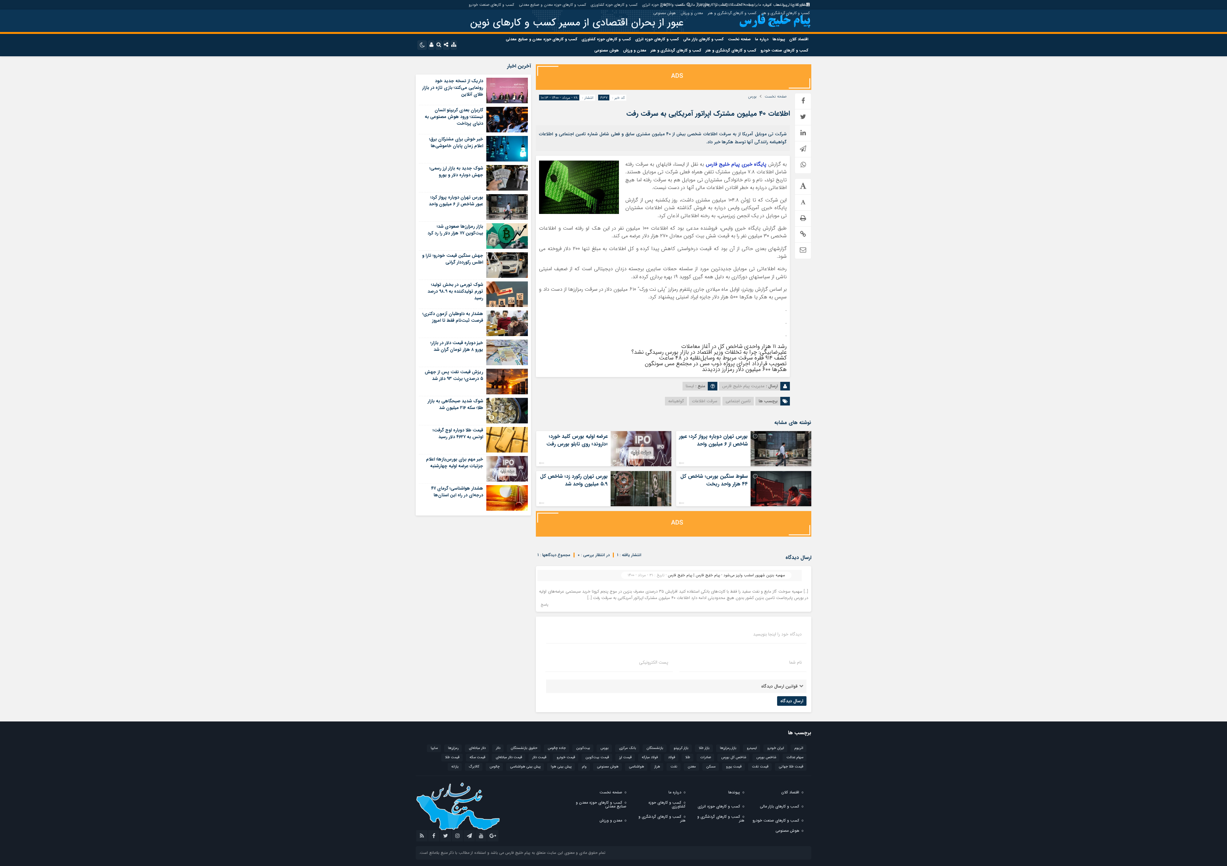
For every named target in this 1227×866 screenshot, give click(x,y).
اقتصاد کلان (801, 5)
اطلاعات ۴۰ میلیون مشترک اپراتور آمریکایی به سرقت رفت (708, 113)
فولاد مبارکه (650, 757)
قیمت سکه (477, 757)
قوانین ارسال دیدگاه (779, 686)
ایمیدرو (752, 748)
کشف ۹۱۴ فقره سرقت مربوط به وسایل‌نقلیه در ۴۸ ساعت (723, 357)
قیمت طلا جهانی (791, 766)
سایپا (434, 748)
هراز (657, 766)
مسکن (711, 766)
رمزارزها (453, 748)
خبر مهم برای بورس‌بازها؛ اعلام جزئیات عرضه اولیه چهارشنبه (454, 462)
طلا (687, 757)
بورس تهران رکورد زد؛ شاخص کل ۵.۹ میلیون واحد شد (574, 480)
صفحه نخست (742, 5)
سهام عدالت (794, 757)
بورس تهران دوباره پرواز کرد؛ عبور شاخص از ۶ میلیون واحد (713, 440)
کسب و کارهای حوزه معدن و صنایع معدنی (552, 5)
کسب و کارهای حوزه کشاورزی (614, 5)
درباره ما (764, 5)
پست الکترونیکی (653, 662)
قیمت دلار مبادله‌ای (509, 757)
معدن (692, 766)
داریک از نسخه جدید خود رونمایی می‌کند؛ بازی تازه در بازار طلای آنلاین (452, 87)
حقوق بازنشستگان (524, 748)
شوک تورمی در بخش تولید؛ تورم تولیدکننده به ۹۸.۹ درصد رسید (455, 291)
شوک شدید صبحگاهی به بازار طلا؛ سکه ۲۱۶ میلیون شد (455, 404)
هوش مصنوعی (664, 13)
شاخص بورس (766, 757)
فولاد (671, 757)
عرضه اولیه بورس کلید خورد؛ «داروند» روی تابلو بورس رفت (577, 440)
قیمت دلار (539, 757)
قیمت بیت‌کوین (597, 757)
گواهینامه (676, 401)
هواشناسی (636, 766)
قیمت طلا (452, 757)
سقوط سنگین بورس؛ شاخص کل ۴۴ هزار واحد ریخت (714, 480)
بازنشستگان (654, 748)
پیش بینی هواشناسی (525, 766)
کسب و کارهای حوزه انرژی (662, 5)
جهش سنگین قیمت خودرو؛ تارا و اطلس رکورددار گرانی (452, 259)
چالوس (495, 766)
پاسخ (544, 605)
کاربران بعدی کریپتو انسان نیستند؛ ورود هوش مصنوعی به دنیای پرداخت (454, 116)
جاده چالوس (557, 748)
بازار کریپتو (681, 748)
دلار (498, 748)
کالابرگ (474, 766)
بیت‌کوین (583, 748)
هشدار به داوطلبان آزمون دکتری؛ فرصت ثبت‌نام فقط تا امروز (452, 317)
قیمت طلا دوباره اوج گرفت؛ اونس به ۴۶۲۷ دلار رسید (458, 433)
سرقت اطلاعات (704, 401)
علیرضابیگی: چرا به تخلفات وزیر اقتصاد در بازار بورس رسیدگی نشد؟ (709, 352)
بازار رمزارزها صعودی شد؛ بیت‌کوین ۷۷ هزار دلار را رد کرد (455, 230)
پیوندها (781, 5)
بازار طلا (704, 748)
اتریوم (798, 748)
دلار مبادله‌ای (477, 748)
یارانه (455, 766)
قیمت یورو (734, 766)
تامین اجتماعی (738, 401)
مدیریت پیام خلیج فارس (743, 386)
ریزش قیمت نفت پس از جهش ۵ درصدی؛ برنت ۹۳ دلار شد (454, 375)
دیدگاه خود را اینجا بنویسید (777, 634)
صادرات (705, 757)
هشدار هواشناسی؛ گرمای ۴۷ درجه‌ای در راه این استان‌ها (457, 492)
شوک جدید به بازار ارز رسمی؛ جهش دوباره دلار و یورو (456, 171)
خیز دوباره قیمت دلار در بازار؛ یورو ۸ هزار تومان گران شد (456, 346)
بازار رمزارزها (728, 748)
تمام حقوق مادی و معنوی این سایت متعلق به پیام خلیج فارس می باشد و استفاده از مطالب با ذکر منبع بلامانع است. (512, 853)
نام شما (795, 662)
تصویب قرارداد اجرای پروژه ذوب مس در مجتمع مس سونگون (716, 363)
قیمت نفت (760, 766)
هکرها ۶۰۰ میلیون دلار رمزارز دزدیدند (744, 369)
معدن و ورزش (692, 13)
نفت (673, 766)
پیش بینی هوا (561, 766)
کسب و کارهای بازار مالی (707, 5)
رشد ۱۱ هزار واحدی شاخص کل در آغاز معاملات (734, 346)
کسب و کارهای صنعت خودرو (491, 5)
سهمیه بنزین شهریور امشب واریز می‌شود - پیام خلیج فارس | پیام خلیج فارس (726, 575)
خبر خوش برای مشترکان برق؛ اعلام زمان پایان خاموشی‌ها (456, 142)
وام (584, 766)
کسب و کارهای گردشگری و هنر (785, 13)
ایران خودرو (775, 748)
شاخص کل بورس (733, 757)
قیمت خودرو (566, 757)
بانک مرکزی (627, 748)
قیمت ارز (625, 757)
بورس (752, 96)
